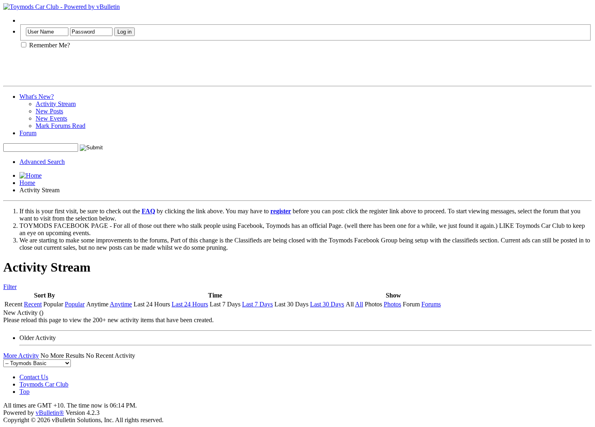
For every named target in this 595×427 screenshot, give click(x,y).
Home (27, 182)
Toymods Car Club (43, 384)
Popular (75, 304)
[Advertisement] (98, 70)
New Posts (49, 111)
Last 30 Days (327, 304)
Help (25, 20)
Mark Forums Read (60, 125)
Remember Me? (49, 45)
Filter (10, 286)
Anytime (121, 304)
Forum (27, 133)
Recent (33, 304)
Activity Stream (56, 103)
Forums (431, 304)
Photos (392, 304)
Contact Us (33, 377)
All (359, 304)
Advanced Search (42, 161)
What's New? (36, 96)
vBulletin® (50, 412)
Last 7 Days (257, 304)
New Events (51, 118)
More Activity (21, 355)
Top (24, 391)
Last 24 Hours (190, 304)
